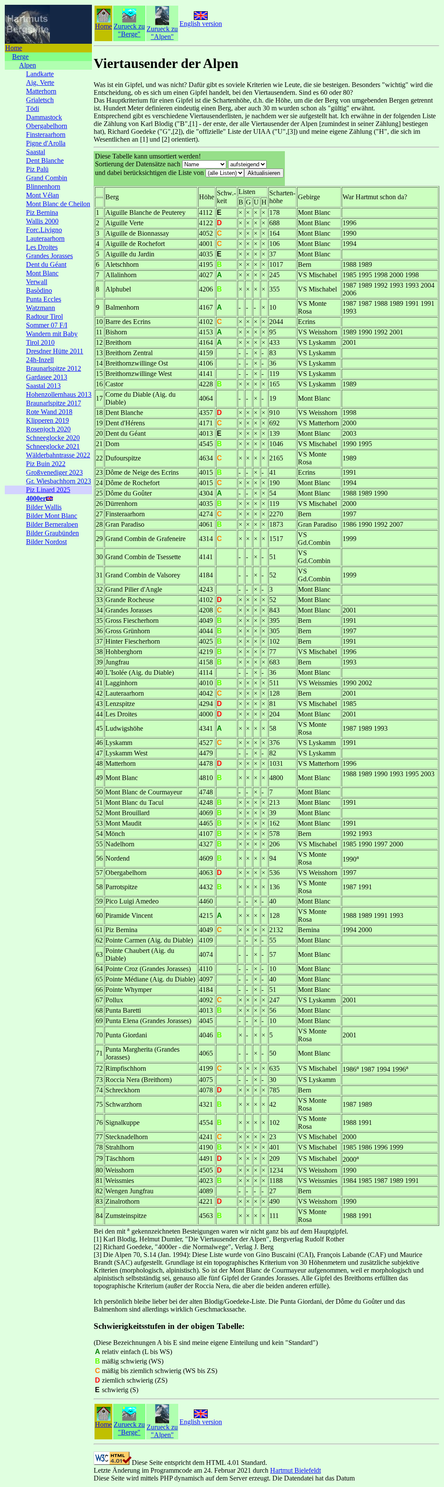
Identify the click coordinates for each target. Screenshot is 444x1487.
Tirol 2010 (40, 342)
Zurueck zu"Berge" (129, 30)
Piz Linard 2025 (48, 489)
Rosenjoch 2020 (48, 429)
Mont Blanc (42, 273)
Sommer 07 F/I (46, 325)
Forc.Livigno (44, 229)
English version (201, 23)
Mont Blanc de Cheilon (58, 203)
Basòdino (39, 290)
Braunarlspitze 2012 (53, 368)
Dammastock (44, 117)
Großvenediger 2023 (54, 472)
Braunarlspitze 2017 (53, 403)
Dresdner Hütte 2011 (54, 351)
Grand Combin (46, 177)
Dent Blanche (45, 160)
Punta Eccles (43, 299)
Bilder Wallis (44, 507)
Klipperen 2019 (47, 420)
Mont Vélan (42, 195)
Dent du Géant (46, 264)
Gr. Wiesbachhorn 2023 (58, 481)
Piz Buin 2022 (45, 463)
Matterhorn (41, 91)
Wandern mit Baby (52, 333)
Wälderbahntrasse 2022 (58, 455)
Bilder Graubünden (52, 533)
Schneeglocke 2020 (53, 437)
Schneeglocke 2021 (53, 446)
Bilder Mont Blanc (51, 515)
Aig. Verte (40, 82)
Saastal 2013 (43, 385)
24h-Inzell (40, 359)
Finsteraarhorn (45, 134)
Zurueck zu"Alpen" (162, 32)
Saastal (35, 152)
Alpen (27, 65)
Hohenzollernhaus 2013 (58, 394)
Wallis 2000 (42, 221)
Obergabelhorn (46, 126)
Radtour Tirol (44, 316)
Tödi (32, 108)
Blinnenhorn (43, 186)
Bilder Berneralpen (52, 524)
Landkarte (40, 74)
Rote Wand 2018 (49, 411)
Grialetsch (40, 100)
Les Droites (42, 247)
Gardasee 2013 (46, 377)
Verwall (36, 281)
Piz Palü (37, 169)
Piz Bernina (42, 212)
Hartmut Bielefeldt (295, 1470)
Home (13, 48)
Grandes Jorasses (49, 255)
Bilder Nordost (46, 541)
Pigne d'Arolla (45, 143)
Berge (20, 56)
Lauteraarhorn (45, 238)
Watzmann (40, 307)
